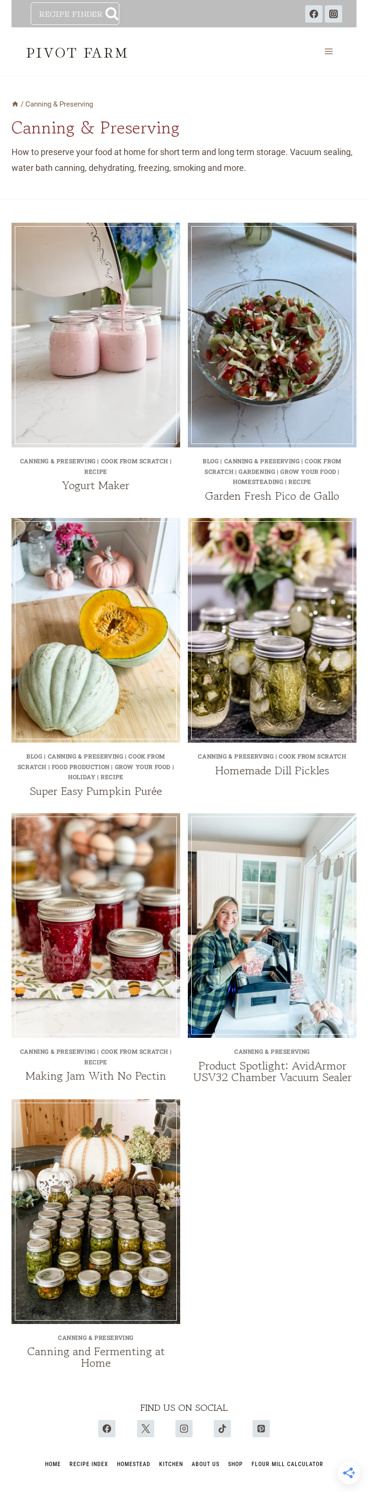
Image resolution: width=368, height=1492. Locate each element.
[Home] (15, 104)
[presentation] (96, 335)
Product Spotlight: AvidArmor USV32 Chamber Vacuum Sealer (272, 1071)
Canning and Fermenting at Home (96, 1357)
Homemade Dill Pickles (272, 770)
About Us (205, 1464)
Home (53, 1464)
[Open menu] (328, 51)
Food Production (81, 766)
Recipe (95, 471)
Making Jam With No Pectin (95, 1075)
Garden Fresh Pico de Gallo (272, 495)
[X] (145, 1428)
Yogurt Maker (95, 485)
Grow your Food (308, 471)
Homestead (133, 1464)
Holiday (81, 777)
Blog (210, 461)
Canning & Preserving (58, 461)
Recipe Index (88, 1464)
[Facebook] (313, 14)
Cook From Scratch (134, 461)
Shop (235, 1464)
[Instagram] (333, 14)
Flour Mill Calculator (287, 1464)
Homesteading (258, 481)
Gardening (257, 471)
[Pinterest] (261, 1428)
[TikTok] (222, 1428)
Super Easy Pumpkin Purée (96, 790)
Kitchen (171, 1464)
